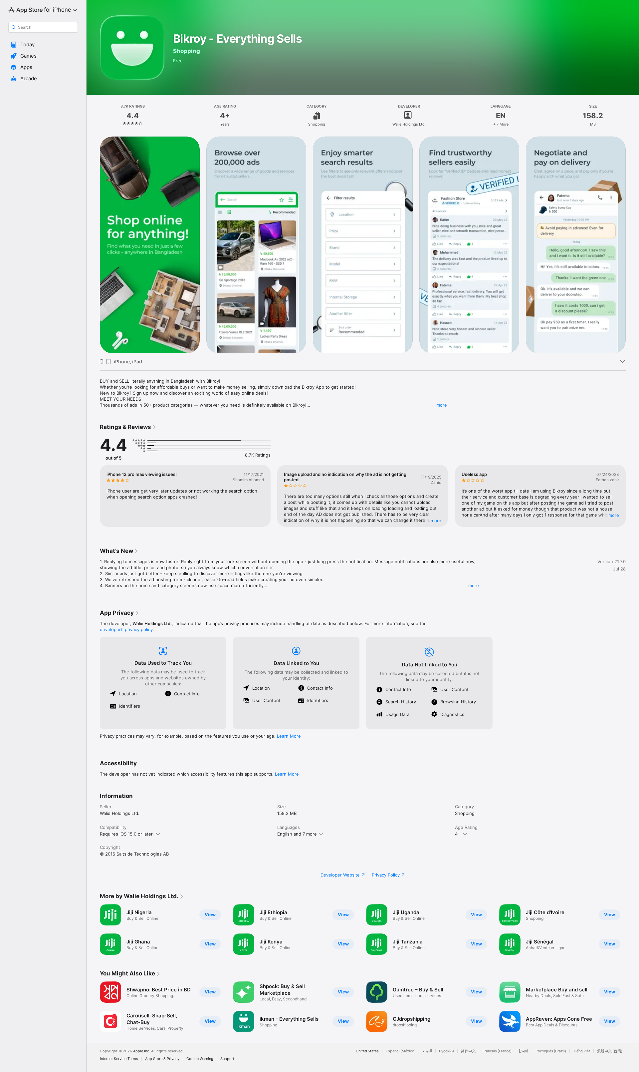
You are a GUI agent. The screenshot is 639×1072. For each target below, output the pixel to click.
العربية (427, 1051)
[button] (43, 45)
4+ (458, 834)
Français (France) (497, 1051)
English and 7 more (297, 834)
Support (227, 1059)
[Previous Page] (93, 496)
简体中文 (468, 1051)
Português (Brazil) (550, 1051)
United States (367, 1051)
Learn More (289, 736)
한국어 (524, 1051)
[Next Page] (632, 496)
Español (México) (401, 1051)
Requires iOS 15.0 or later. (127, 834)
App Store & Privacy (162, 1059)
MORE (436, 520)
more (441, 405)
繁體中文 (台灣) (609, 1051)
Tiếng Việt (581, 1051)
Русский (446, 1051)
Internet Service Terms (119, 1059)
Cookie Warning (199, 1059)
